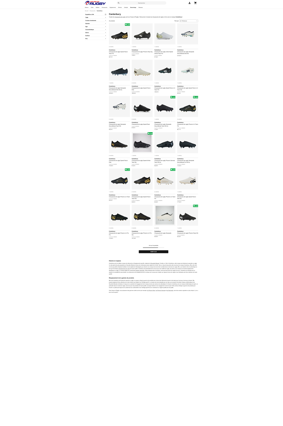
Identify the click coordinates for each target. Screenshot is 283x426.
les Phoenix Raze (151, 290)
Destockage (133, 7)
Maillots (97, 7)
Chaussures (104, 7)
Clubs (92, 7)
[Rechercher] (119, 3)
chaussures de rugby (120, 17)
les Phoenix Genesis (160, 290)
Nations (86, 7)
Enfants (120, 7)
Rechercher (141, 3)
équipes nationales (140, 270)
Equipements (113, 7)
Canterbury (112, 50)
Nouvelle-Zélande (155, 263)
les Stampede (169, 290)
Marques (141, 7)
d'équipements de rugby (124, 268)
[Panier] (195, 2)
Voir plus (153, 252)
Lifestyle (126, 7)
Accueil (86, 10)
